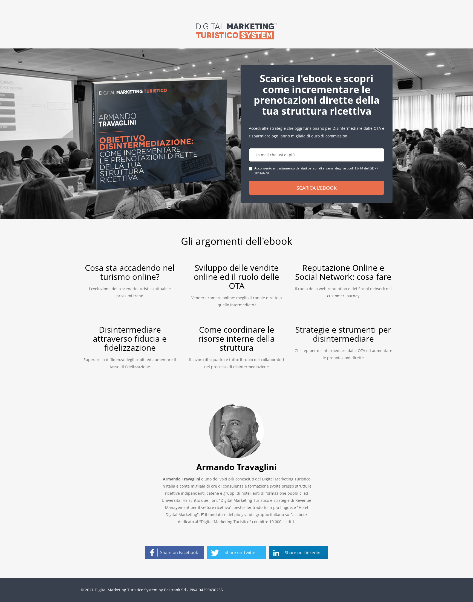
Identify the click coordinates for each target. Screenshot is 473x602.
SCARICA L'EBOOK (316, 188)
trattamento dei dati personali (299, 168)
